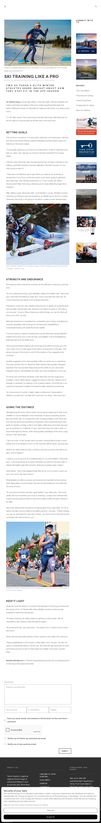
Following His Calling (84, 96)
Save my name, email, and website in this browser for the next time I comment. (37, 720)
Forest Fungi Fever (83, 100)
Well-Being (49, 80)
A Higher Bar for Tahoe (85, 105)
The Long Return (83, 91)
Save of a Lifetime (83, 110)
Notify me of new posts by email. (22, 744)
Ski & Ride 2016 (37, 80)
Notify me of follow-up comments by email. (27, 738)
